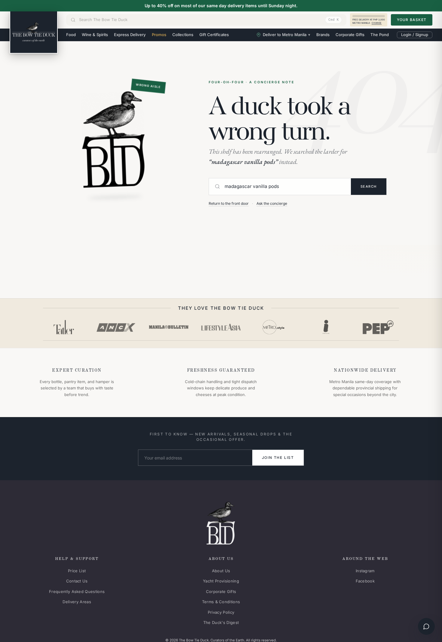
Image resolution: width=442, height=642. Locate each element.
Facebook (365, 581)
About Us (221, 570)
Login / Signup (414, 34)
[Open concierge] (426, 626)
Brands (323, 34)
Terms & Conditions (221, 601)
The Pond (379, 34)
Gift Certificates (214, 34)
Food (71, 34)
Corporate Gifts (350, 34)
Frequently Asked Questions (77, 591)
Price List (77, 570)
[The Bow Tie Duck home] (34, 32)
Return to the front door (229, 203)
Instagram (365, 570)
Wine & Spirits (95, 34)
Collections (182, 34)
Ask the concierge (271, 203)
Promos (159, 34)
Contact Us (77, 581)
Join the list (278, 457)
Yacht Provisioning (221, 581)
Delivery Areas (77, 601)
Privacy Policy (221, 612)
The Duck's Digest (221, 622)
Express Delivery (130, 34)
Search (369, 186)
